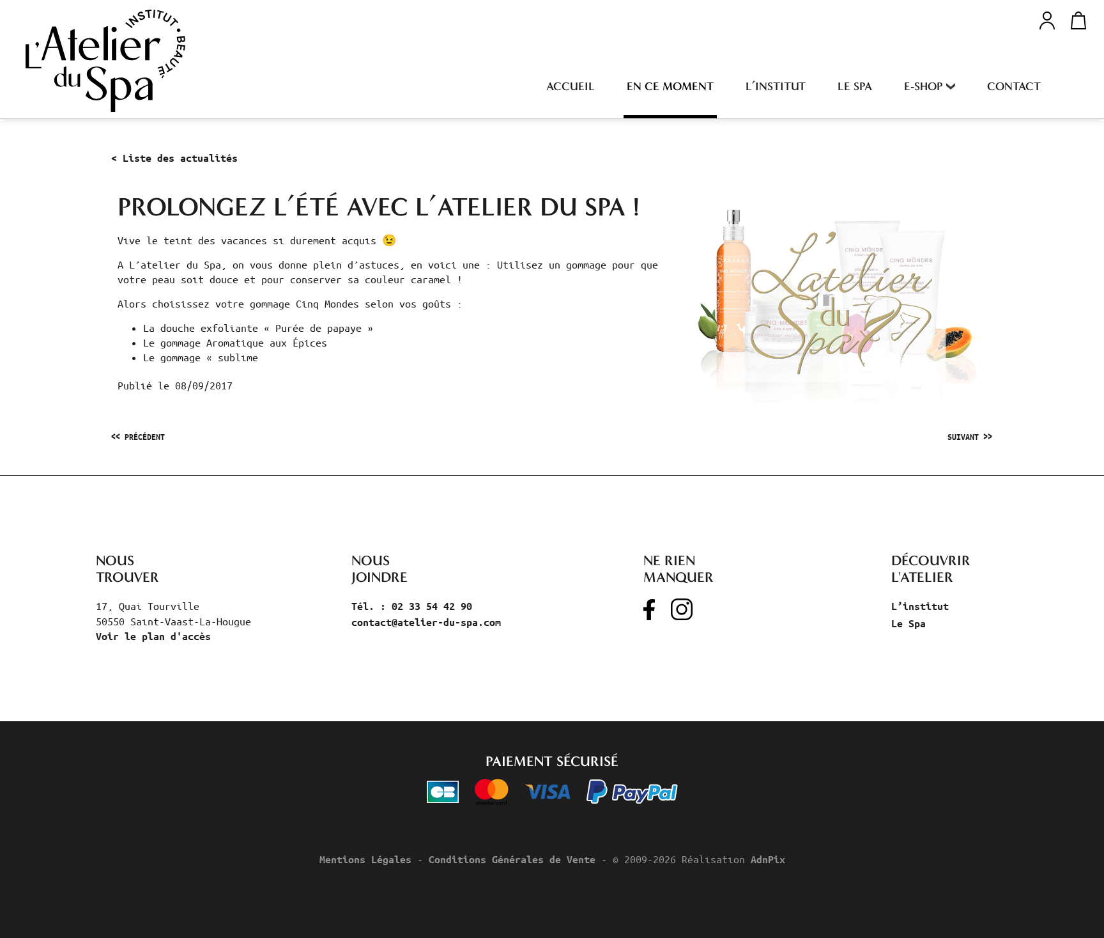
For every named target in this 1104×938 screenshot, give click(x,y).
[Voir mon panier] (1074, 20)
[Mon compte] (1047, 19)
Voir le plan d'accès (153, 636)
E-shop (923, 86)
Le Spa (855, 86)
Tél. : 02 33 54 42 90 (411, 606)
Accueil (570, 86)
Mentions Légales (365, 859)
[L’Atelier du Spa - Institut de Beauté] (105, 61)
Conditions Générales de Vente (512, 859)
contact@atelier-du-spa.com (426, 622)
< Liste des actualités (174, 158)
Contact (1014, 86)
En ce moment (670, 86)
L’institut (776, 86)
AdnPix (768, 859)
